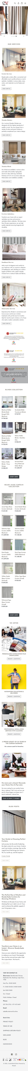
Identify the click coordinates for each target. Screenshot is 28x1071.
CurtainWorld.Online (13, 1063)
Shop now (14, 477)
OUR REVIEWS (7, 1044)
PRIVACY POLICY (8, 1022)
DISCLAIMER (7, 1035)
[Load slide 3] (14, 36)
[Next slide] (24, 36)
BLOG (5, 1040)
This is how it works (11, 798)
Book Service (6, 88)
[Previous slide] (4, 36)
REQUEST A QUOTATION (14, 659)
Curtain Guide (6, 856)
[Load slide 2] (13, 36)
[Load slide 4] (16, 36)
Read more (6, 860)
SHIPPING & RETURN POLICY (12, 1031)
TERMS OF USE (7, 1026)
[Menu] (25, 3)
